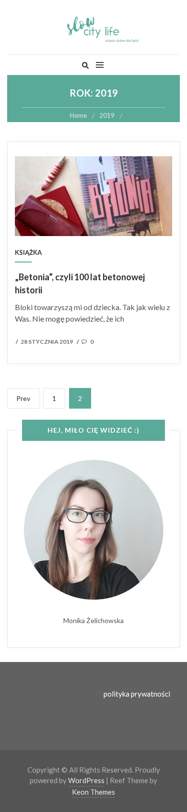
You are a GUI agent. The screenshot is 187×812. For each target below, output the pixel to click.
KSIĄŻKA (28, 252)
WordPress (86, 780)
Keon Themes (93, 791)
